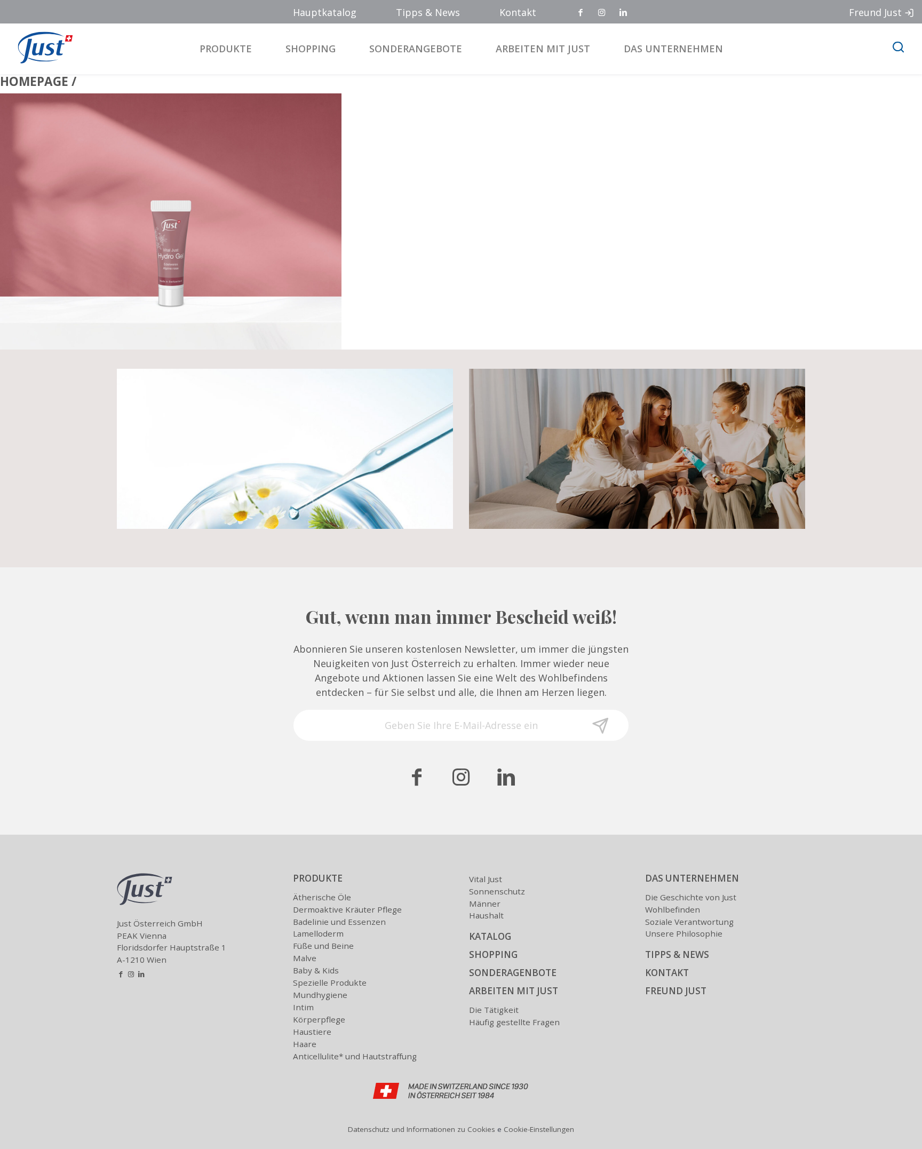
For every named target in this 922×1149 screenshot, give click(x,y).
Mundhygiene (320, 994)
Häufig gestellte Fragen (514, 1022)
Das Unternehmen (673, 48)
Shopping (310, 48)
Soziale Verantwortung (689, 921)
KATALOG (490, 936)
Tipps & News (428, 12)
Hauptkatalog (324, 12)
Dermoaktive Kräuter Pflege (347, 909)
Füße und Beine (323, 945)
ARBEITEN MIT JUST (513, 991)
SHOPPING (493, 954)
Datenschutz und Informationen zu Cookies (421, 1129)
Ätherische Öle (322, 897)
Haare (304, 1044)
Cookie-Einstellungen (539, 1129)
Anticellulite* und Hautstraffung (355, 1056)
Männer (484, 903)
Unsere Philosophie (683, 933)
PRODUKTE (318, 878)
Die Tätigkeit (494, 1009)
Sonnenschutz (497, 891)
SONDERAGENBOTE (513, 972)
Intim (303, 1007)
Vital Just (485, 879)
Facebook (581, 13)
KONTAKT (667, 972)
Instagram (602, 13)
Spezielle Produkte (330, 982)
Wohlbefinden (672, 909)
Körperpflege (319, 1019)
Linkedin (623, 13)
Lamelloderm (318, 933)
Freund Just (875, 12)
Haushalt (486, 915)
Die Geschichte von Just (690, 897)
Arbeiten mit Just (543, 48)
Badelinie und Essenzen (339, 921)
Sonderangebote (415, 48)
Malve (304, 958)
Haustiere (312, 1031)
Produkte (226, 48)
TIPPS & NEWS (677, 954)
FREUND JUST (675, 991)
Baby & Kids (316, 970)
